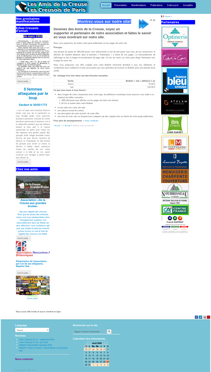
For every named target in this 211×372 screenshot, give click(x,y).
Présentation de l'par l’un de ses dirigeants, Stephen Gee (31, 264)
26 (97, 361)
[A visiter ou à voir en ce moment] (33, 286)
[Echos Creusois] (33, 58)
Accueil (106, 5)
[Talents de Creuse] (175, 57)
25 (93, 361)
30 (86, 364)
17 (90, 358)
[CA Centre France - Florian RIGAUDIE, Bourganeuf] (175, 209)
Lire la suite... (23, 81)
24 (90, 361)
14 (104, 355)
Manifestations (138, 5)
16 (86, 358)
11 (93, 355)
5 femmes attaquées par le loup (33, 93)
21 (104, 358)
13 (101, 355)
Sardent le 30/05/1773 (33, 105)
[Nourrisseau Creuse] (175, 193)
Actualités (188, 5)
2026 (99, 343)
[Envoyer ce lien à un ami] (151, 19)
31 (90, 364)
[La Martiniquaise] (175, 144)
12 (97, 355)
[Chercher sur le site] (109, 331)
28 (104, 361)
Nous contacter (24, 359)
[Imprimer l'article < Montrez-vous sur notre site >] (154, 19)
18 (93, 358)
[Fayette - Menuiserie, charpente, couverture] (175, 167)
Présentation (120, 5)
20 (101, 358)
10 (90, 355)
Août (94, 343)
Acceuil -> (58, 125)
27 (101, 361)
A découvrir (173, 5)
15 (108, 355)
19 (97, 358)
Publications (156, 5)
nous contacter (91, 121)
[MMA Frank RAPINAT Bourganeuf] (175, 224)
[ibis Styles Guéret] (175, 124)
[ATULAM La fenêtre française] (175, 104)
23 (86, 361)
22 (108, 358)
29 (108, 361)
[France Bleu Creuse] (175, 80)
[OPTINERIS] (175, 36)
